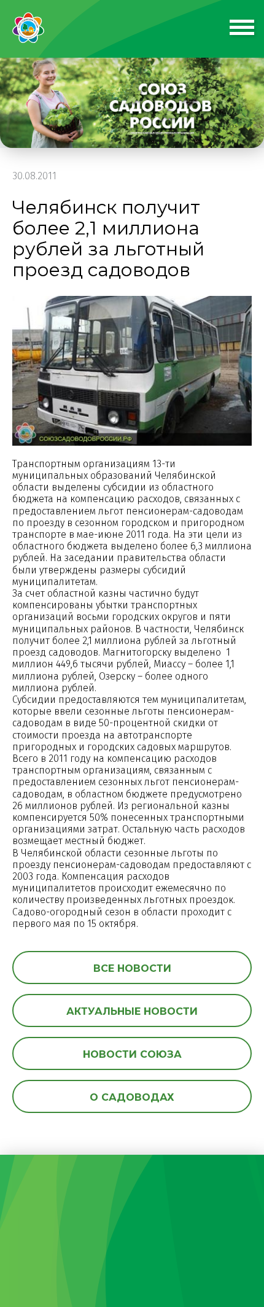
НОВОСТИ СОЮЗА (132, 1054)
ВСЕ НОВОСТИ (132, 968)
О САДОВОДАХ (132, 1097)
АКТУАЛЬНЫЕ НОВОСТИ (132, 1011)
